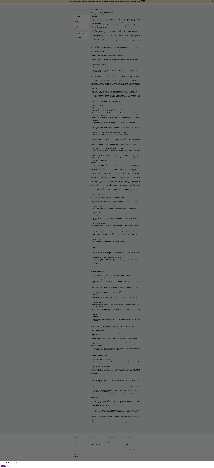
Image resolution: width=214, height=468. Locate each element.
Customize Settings (14, 466)
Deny (8, 466)
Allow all (3, 466)
